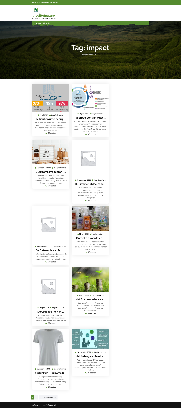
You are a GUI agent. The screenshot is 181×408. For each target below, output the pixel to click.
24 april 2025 (84, 295)
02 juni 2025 (84, 234)
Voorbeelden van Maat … (90, 117)
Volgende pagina (50, 397)
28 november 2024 (84, 352)
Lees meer (50, 98)
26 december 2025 (44, 168)
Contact (46, 23)
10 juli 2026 (44, 115)
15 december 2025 (84, 180)
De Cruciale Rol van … (50, 311)
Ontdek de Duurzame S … (50, 373)
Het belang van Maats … (90, 356)
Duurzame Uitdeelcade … (90, 184)
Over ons (37, 23)
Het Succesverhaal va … (90, 299)
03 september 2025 (44, 246)
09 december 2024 (44, 369)
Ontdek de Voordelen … (90, 238)
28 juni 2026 (84, 113)
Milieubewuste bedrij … (50, 119)
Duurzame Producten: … (51, 172)
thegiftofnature (57, 115)
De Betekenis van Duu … (51, 250)
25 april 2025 (44, 307)
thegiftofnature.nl (45, 15)
